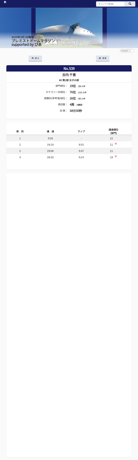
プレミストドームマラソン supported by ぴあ (33, 41)
